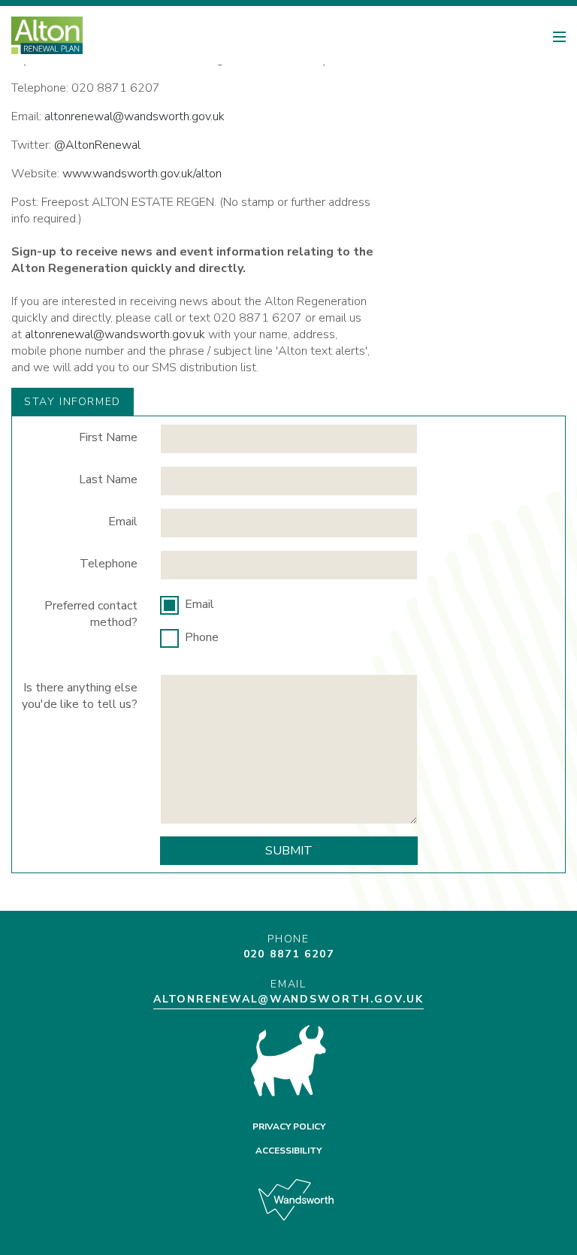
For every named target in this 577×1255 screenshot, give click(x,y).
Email (122, 521)
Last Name (108, 479)
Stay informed (72, 402)
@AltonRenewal (97, 145)
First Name (108, 437)
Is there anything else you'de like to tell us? (79, 695)
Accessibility (288, 1151)
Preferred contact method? (90, 614)
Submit (289, 850)
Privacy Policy (288, 1126)
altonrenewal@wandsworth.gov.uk (134, 116)
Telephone (108, 563)
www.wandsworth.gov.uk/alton (142, 173)
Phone (202, 637)
